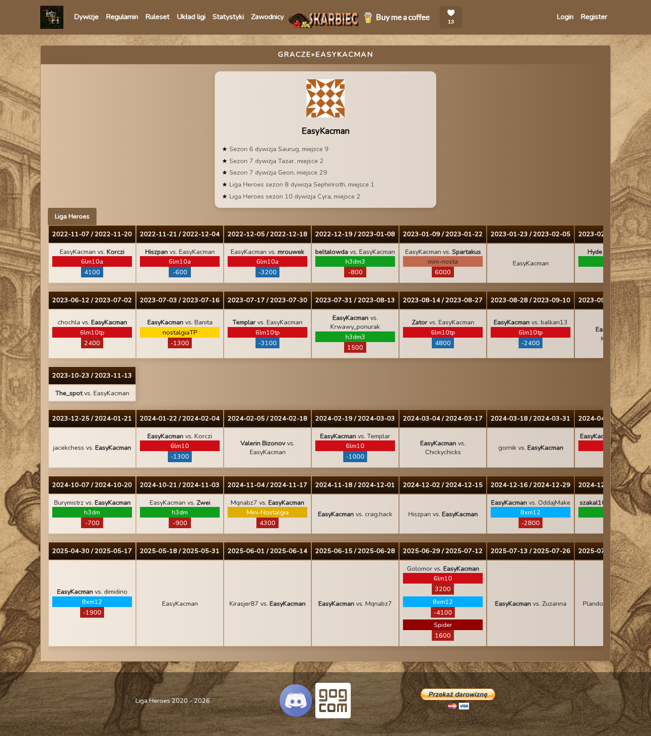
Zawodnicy (267, 17)
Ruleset (157, 17)
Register (594, 17)
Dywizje (86, 17)
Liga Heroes (72, 216)
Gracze (294, 54)
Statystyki (228, 17)
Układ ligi (191, 17)
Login (565, 17)
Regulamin (122, 17)
